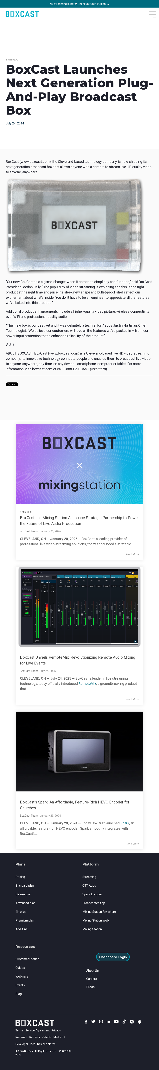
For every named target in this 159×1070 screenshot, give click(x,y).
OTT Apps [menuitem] (89, 885)
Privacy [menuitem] (56, 1030)
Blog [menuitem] (19, 994)
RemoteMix (87, 684)
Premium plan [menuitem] (25, 920)
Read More (132, 554)
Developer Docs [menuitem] (25, 1044)
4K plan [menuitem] (21, 912)
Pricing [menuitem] (20, 877)
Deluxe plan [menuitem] (23, 894)
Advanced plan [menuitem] (25, 903)
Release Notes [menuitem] (46, 1044)
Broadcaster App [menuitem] (93, 903)
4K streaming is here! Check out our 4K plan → (79, 4)
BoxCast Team (29, 531)
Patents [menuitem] (47, 1037)
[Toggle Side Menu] (152, 14)
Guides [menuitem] (20, 968)
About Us (92, 970)
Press (90, 987)
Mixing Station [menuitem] (92, 929)
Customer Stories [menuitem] (27, 959)
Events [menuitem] (20, 985)
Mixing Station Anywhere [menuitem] (99, 912)
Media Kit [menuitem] (59, 1037)
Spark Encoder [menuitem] (92, 894)
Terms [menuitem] (19, 1030)
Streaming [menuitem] (89, 877)
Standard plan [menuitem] (25, 885)
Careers (91, 979)
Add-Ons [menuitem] (22, 929)
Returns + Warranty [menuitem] (28, 1037)
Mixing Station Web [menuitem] (95, 920)
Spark (124, 823)
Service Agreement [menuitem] (37, 1030)
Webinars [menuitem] (22, 976)
